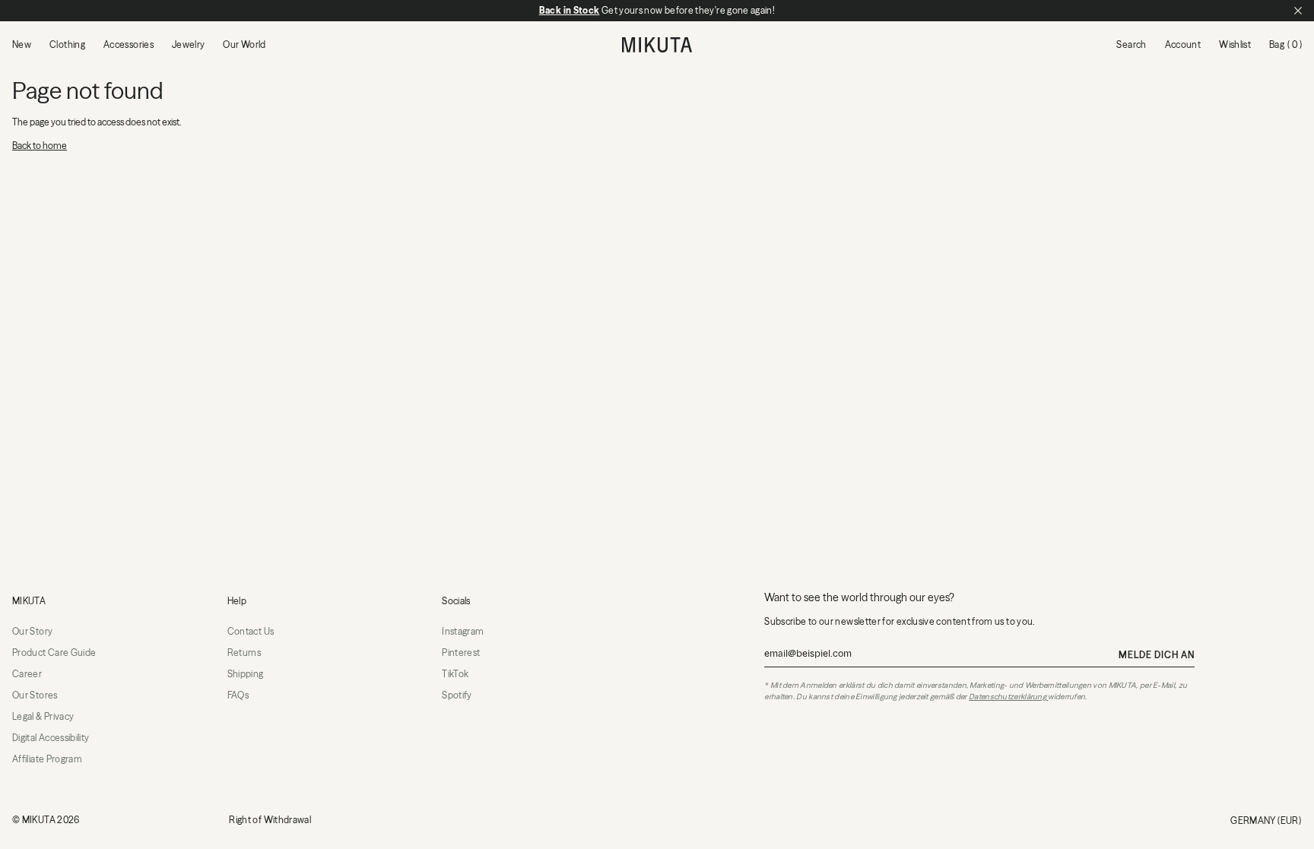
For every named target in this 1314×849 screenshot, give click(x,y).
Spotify (457, 695)
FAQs (238, 695)
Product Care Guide (54, 652)
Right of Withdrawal (270, 819)
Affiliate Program (47, 759)
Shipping (245, 674)
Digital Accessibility (51, 737)
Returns (244, 652)
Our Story (32, 631)
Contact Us (251, 631)
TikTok (455, 674)
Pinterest (461, 652)
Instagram (463, 631)
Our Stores (35, 695)
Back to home (39, 145)
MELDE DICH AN (1156, 655)
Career (27, 674)
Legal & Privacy (43, 716)
